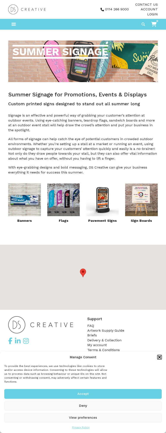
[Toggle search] (143, 24)
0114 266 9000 (117, 9)
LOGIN (152, 14)
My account (97, 345)
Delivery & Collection (104, 340)
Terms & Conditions (103, 350)
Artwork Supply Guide (105, 330)
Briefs (92, 335)
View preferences (83, 418)
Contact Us (146, 4)
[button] (159, 357)
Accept (83, 394)
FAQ (90, 326)
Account (149, 9)
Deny (83, 406)
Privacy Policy (80, 427)
